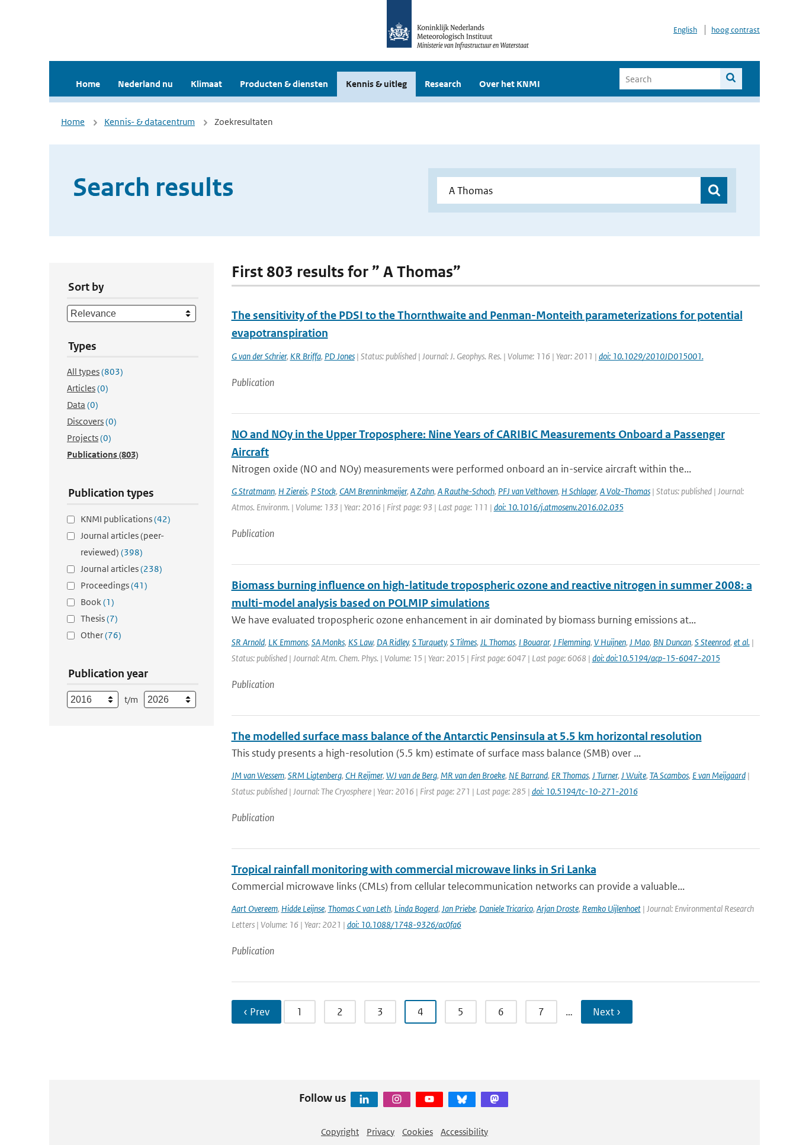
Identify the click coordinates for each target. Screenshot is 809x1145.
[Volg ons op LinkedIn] (364, 1099)
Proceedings (114, 585)
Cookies (417, 1131)
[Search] (731, 78)
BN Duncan (672, 642)
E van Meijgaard (719, 775)
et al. (742, 642)
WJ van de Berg (411, 775)
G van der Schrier (259, 356)
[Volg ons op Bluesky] (462, 1099)
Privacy (380, 1131)
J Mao (640, 642)
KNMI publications (126, 519)
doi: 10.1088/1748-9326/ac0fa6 (404, 924)
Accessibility (464, 1131)
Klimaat (206, 83)
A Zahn (422, 491)
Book (97, 601)
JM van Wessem (258, 775)
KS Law (360, 642)
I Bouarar (534, 642)
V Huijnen (610, 642)
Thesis (99, 618)
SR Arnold (248, 642)
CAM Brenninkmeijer (373, 491)
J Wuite (633, 775)
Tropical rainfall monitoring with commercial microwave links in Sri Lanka (414, 869)
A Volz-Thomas (625, 491)
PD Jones (340, 356)
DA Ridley (393, 642)
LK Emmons (288, 642)
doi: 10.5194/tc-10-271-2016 (585, 791)
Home (88, 83)
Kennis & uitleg (376, 83)
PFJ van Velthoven (528, 491)
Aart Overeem (255, 908)
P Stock (323, 491)
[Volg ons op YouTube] (429, 1099)
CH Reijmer (364, 775)
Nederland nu (145, 83)
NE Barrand (528, 775)
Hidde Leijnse (303, 908)
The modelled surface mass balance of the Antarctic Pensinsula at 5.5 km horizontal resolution (467, 736)
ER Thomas (570, 775)
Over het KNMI (509, 83)
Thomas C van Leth (359, 908)
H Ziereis (292, 491)
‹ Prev (256, 1011)
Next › (607, 1011)
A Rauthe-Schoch (466, 491)
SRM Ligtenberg (315, 775)
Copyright (340, 1131)
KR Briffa (305, 356)
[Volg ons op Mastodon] (495, 1099)
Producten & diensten (284, 83)
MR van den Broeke (473, 775)
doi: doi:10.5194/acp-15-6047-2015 (656, 658)
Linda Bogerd (416, 908)
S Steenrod (712, 642)
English (685, 30)
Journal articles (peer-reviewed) (122, 544)
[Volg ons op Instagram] (397, 1099)
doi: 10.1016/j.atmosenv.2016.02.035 (559, 507)
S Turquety (429, 642)
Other (101, 635)
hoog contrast (735, 30)
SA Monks (328, 642)
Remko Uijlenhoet (611, 908)
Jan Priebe (459, 908)
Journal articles (121, 568)
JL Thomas (497, 642)
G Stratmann (253, 491)
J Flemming (571, 642)
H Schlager (578, 491)
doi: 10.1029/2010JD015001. (651, 356)
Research (443, 83)
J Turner (605, 775)
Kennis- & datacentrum (149, 121)
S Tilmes (463, 642)
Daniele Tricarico (506, 908)
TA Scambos (669, 775)
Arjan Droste (558, 908)
